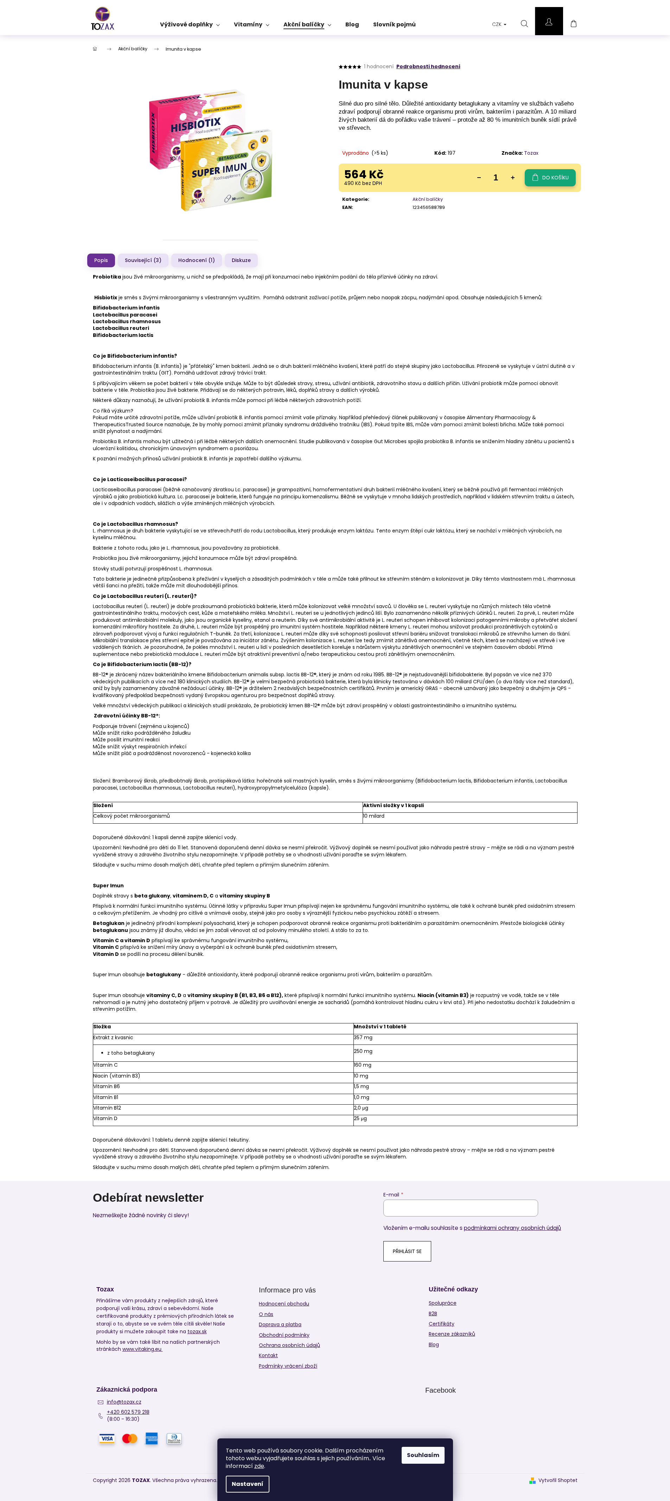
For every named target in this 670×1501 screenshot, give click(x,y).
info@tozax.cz (124, 1402)
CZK (497, 24)
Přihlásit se (407, 1251)
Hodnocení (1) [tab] (196, 260)
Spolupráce (443, 1303)
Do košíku (555, 177)
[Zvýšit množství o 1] (512, 177)
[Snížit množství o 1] (479, 177)
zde (259, 1466)
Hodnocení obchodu (284, 1303)
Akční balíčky (428, 199)
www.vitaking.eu (142, 1349)
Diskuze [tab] (241, 260)
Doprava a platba (280, 1324)
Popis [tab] (101, 260)
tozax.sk (197, 1331)
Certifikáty (441, 1324)
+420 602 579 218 (128, 1412)
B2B (433, 1313)
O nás (266, 1314)
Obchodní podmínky (284, 1335)
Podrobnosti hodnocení (428, 66)
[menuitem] (190, 22)
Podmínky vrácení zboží (288, 1365)
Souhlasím (423, 1455)
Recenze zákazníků (452, 1334)
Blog (434, 1344)
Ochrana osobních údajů (289, 1345)
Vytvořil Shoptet (558, 1480)
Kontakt (268, 1355)
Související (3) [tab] (143, 260)
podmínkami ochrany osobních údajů (512, 1228)
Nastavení (247, 1484)
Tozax (531, 153)
